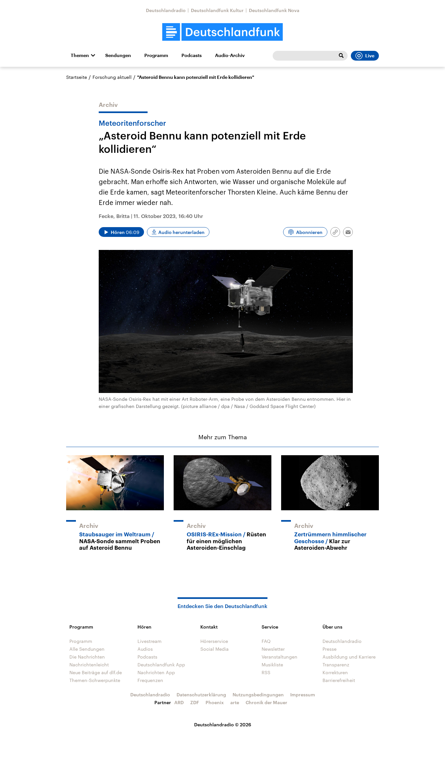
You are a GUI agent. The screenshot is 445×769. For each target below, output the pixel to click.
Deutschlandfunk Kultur (217, 10)
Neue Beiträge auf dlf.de (95, 672)
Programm (156, 55)
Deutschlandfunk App (161, 664)
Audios (145, 649)
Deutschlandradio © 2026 (222, 724)
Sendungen (118, 55)
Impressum (302, 694)
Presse (330, 649)
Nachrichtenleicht (89, 664)
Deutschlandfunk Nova (274, 10)
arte (234, 702)
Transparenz (336, 664)
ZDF (194, 702)
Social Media (214, 649)
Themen (80, 55)
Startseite (76, 77)
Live (369, 55)
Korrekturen (335, 672)
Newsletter (273, 649)
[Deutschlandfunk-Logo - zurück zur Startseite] (222, 32)
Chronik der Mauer (266, 702)
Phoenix (215, 702)
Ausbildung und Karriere (349, 657)
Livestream (149, 641)
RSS (266, 672)
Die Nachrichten (87, 657)
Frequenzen (150, 680)
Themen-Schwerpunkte (94, 680)
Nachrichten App (156, 672)
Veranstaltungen (279, 657)
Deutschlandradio (166, 10)
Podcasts (191, 55)
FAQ (266, 641)
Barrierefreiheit (339, 680)
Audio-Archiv (230, 55)
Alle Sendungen (87, 649)
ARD (179, 702)
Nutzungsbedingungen (258, 694)
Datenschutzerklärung (201, 694)
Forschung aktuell (112, 77)
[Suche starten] (341, 56)
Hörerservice (214, 641)
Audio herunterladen (181, 232)
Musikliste (272, 664)
